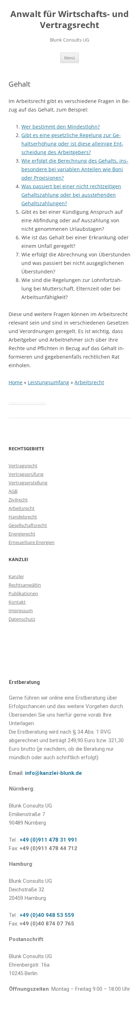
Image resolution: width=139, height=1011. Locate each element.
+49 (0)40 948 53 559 (46, 915)
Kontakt (17, 602)
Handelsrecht (23, 516)
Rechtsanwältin (25, 585)
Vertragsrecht (23, 465)
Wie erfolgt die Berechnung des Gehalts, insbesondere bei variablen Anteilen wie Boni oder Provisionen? (74, 169)
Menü (69, 57)
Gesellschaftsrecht (28, 525)
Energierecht (22, 534)
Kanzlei (16, 576)
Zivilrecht (18, 499)
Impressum (21, 610)
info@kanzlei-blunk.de (53, 773)
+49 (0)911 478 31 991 (47, 840)
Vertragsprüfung (26, 474)
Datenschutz (22, 619)
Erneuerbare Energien (32, 542)
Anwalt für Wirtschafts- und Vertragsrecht (69, 20)
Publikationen (23, 593)
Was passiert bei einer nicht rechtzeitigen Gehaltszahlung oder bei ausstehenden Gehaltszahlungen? (71, 195)
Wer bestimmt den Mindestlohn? (60, 126)
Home (15, 382)
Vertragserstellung (28, 482)
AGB (13, 491)
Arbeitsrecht (89, 382)
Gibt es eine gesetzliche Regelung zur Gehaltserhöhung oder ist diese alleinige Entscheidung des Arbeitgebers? (72, 144)
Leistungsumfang (48, 382)
